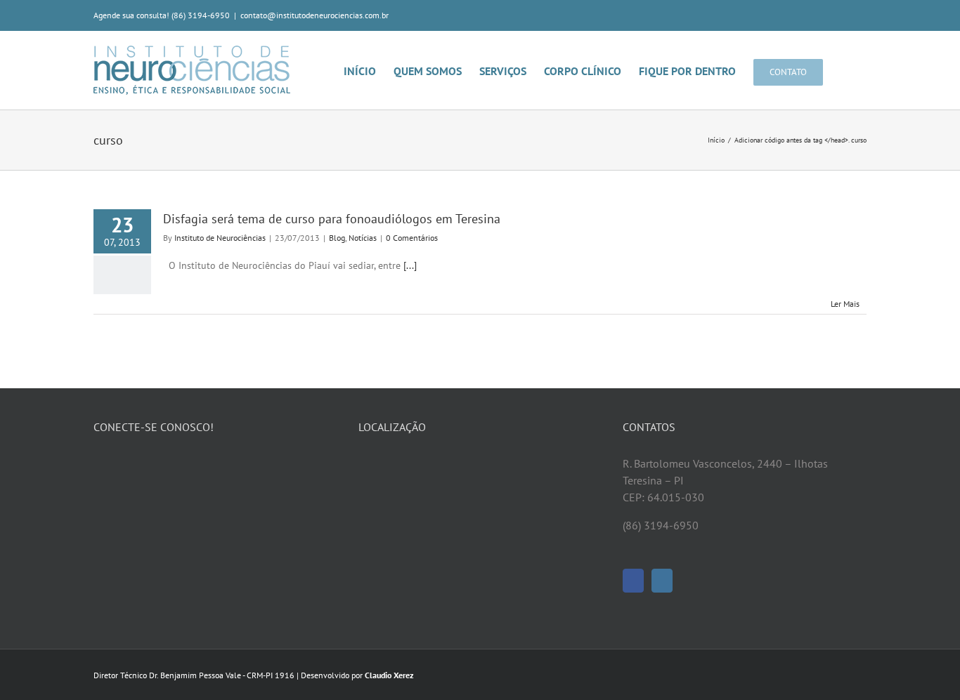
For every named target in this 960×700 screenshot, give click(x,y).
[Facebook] (633, 581)
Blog (337, 237)
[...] (410, 265)
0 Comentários (412, 237)
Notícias (363, 237)
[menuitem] (369, 70)
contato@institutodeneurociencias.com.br (314, 15)
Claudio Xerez (389, 675)
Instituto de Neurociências (220, 237)
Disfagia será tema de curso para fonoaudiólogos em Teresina (331, 219)
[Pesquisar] (845, 70)
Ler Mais (845, 303)
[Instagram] (662, 581)
